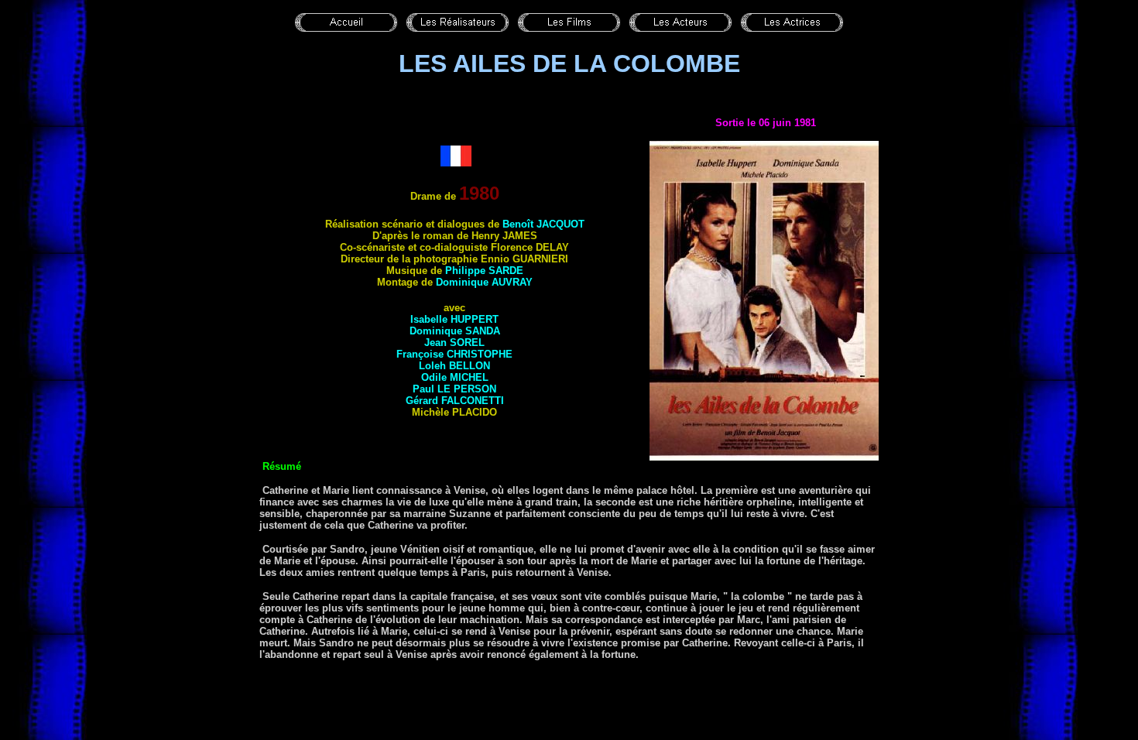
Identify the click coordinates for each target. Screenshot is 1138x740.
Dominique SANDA (455, 331)
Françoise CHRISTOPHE (454, 354)
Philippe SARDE (484, 270)
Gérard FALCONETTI (455, 400)
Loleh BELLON (454, 366)
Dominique (484, 282)
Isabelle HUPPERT (454, 319)
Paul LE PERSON (454, 389)
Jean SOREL (454, 342)
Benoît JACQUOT (543, 224)
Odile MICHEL (454, 377)
